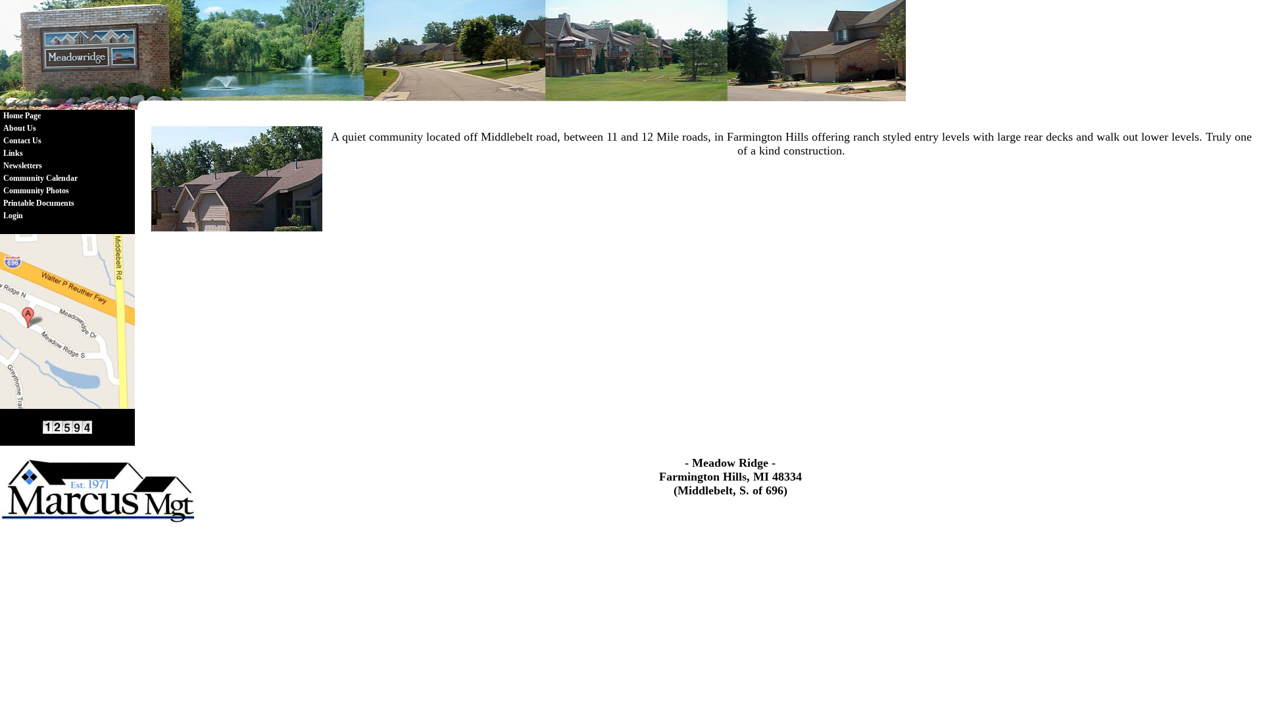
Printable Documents (38, 203)
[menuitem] (40, 116)
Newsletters (22, 165)
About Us (19, 128)
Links (13, 153)
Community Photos (36, 190)
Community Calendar (40, 178)
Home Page (22, 115)
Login (13, 215)
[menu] (40, 166)
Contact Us (22, 140)
